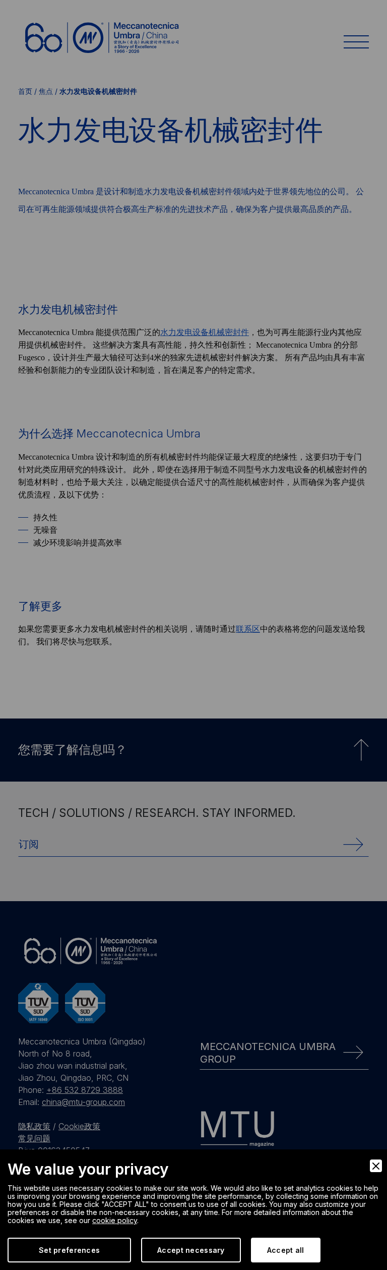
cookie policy (114, 1220)
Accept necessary (190, 1250)
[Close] (376, 1165)
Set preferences (69, 1250)
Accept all (285, 1250)
